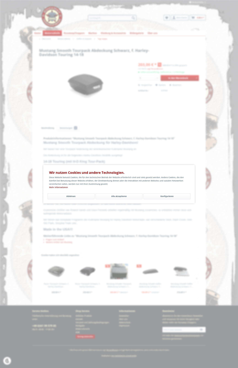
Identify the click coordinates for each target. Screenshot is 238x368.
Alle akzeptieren (119, 196)
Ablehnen (70, 196)
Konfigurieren (167, 196)
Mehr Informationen (58, 187)
